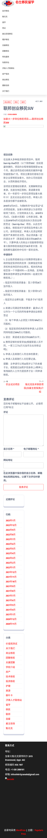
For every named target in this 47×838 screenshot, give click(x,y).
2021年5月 (11, 605)
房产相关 (5, 74)
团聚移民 (5, 51)
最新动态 (5, 85)
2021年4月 (11, 609)
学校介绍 (10, 667)
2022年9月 (11, 529)
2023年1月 (11, 520)
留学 (4, 22)
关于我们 (5, 91)
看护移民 (5, 39)
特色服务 (5, 56)
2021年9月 (11, 586)
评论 (5, 412)
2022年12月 (11, 525)
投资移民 (10, 681)
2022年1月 (11, 567)
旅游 (8, 690)
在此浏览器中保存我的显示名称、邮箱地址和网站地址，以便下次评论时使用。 (22, 477)
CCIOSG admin (12, 114)
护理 (8, 686)
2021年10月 (11, 581)
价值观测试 (11, 643)
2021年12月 (11, 572)
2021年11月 (11, 576)
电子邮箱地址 (31, 448)
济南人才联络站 (8, 68)
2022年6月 (11, 543)
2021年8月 (11, 590)
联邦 (23, 102)
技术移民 (5, 11)
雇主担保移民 (7, 34)
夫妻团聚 (10, 662)
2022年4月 (11, 553)
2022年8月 (11, 534)
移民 (16, 102)
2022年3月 (11, 558)
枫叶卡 (9, 695)
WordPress (21, 830)
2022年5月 (11, 548)
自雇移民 (5, 45)
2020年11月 (11, 623)
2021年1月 (11, 614)
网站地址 (8, 460)
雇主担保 (10, 723)
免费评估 (5, 62)
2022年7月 (11, 539)
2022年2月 (11, 562)
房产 (8, 671)
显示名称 (8, 448)
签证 (4, 28)
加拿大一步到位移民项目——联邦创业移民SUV (23, 120)
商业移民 (5, 79)
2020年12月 (11, 619)
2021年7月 (11, 595)
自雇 (8, 718)
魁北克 (4, 16)
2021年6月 (11, 600)
